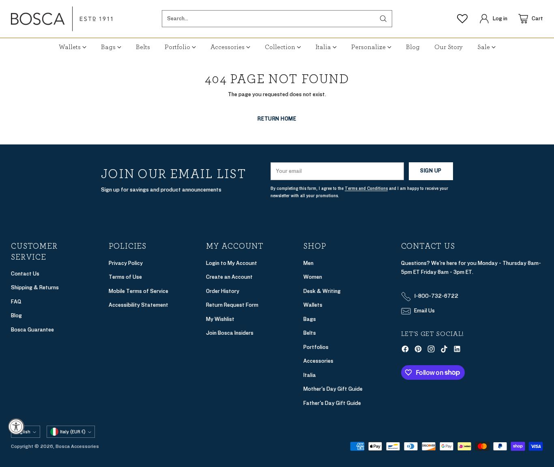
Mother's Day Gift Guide (333, 388)
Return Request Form (232, 304)
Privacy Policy (126, 263)
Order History (222, 291)
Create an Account (229, 276)
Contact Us (25, 273)
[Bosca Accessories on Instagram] (431, 350)
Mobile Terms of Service (138, 291)
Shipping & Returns (35, 287)
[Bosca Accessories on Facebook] (405, 350)
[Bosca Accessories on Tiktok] (444, 350)
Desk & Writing (322, 291)
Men (308, 263)
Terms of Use (125, 276)
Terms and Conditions (366, 188)
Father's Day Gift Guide (332, 403)
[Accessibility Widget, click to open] (16, 426)
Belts (309, 332)
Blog (16, 315)
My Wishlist (220, 319)
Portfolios (316, 347)
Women (312, 276)
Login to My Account (231, 263)
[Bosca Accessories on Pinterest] (418, 350)
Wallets (312, 304)
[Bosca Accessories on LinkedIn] (457, 350)
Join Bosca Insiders (229, 332)
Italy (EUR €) (73, 432)
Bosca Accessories (77, 446)
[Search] (383, 18)
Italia (309, 375)
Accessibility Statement (138, 304)
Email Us (424, 310)
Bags (309, 319)
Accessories (318, 360)
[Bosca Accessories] (61, 18)
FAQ (16, 301)
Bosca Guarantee (32, 329)
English (22, 432)
